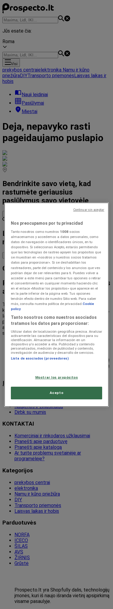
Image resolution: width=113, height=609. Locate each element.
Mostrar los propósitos (56, 377)
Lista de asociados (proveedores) (40, 358)
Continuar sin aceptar (88, 210)
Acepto (56, 393)
